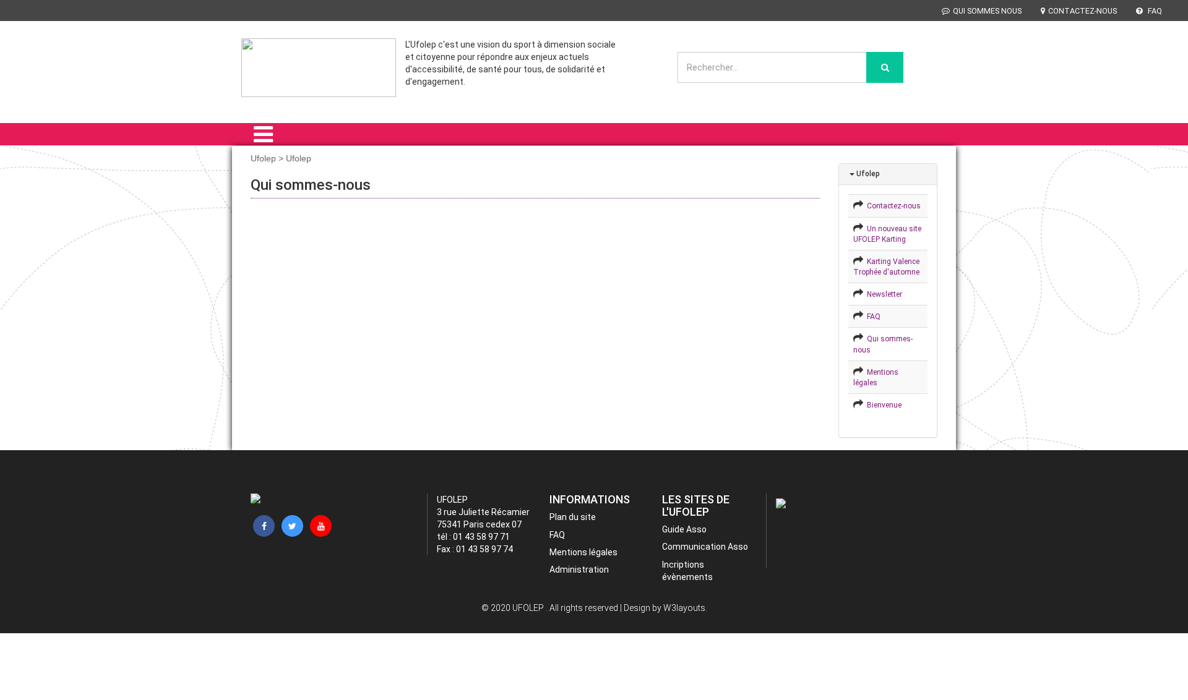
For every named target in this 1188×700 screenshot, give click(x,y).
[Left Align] (884, 67)
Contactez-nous (892, 206)
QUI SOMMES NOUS (987, 10)
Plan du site (572, 517)
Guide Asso (684, 529)
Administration (579, 569)
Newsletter (882, 294)
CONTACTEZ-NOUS (1082, 10)
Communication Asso (705, 547)
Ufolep (867, 173)
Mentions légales (583, 552)
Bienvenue (882, 405)
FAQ (1154, 10)
